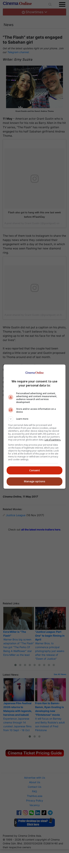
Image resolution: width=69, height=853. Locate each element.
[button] (34, 418)
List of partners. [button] (53, 439)
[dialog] (34, 426)
